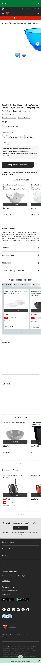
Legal (3, 563)
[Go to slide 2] (23, 55)
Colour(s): (6, 132)
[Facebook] (4, 609)
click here (12, 174)
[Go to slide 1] (17, 55)
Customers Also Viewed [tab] (22, 285)
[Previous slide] (3, 3)
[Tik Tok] (27, 609)
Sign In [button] (20, 528)
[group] (7, 317)
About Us (5, 556)
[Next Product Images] (37, 44)
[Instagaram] (13, 609)
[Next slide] (38, 3)
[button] (15, 204)
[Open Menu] (3, 13)
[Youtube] (18, 609)
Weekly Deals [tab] (6, 285)
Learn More (6, 594)
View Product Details (9, 118)
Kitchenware (21, 23)
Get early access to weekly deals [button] (19, 661)
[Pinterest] (23, 609)
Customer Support (8, 542)
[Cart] (38, 13)
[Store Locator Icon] (3, 9)
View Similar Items (24, 118)
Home (6, 23)
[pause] (5, 3)
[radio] (4, 137)
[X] (8, 609)
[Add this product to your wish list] (36, 164)
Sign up (6, 580)
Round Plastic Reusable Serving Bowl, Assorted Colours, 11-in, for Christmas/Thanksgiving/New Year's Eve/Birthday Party (20, 108)
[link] (9, 114)
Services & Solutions (8, 549)
